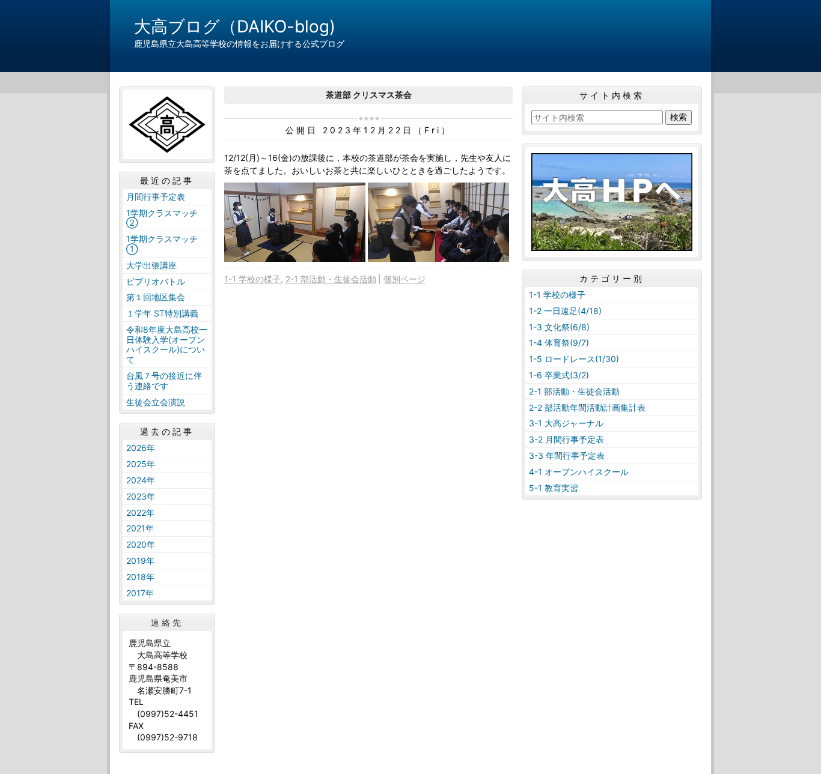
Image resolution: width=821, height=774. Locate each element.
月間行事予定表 (155, 197)
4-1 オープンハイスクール (579, 472)
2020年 (140, 544)
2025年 (140, 464)
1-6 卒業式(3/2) (559, 375)
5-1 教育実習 (553, 488)
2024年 (140, 480)
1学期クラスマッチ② (162, 218)
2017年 (140, 593)
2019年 (140, 560)
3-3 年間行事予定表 (567, 455)
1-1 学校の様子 (252, 279)
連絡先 (167, 622)
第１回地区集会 (155, 297)
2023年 (140, 496)
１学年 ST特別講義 (162, 313)
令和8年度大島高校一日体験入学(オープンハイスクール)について (166, 344)
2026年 (140, 448)
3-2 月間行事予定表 (566, 439)
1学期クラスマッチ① (162, 244)
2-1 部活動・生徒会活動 (330, 279)
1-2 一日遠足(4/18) (565, 311)
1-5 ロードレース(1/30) (574, 359)
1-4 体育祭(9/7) (559, 342)
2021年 (140, 528)
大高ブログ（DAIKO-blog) (234, 26)
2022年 (140, 512)
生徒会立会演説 (155, 402)
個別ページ (404, 279)
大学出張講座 (151, 265)
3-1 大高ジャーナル (566, 423)
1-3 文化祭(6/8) (559, 327)
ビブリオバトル (155, 281)
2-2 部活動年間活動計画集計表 (587, 407)
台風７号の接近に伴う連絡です (164, 380)
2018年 (140, 577)
